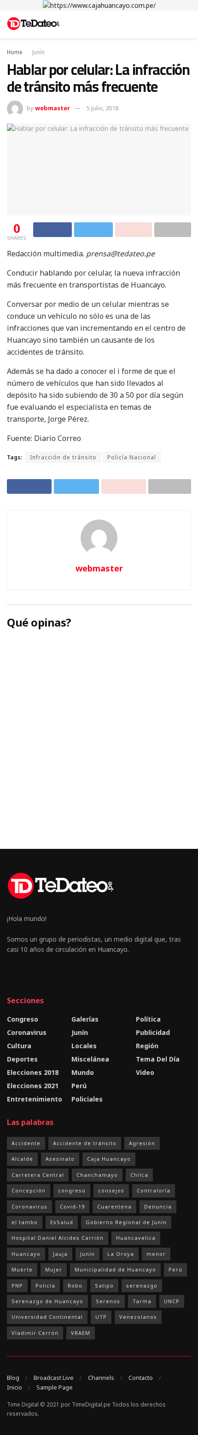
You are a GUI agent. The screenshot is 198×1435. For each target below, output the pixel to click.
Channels (101, 1377)
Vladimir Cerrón (35, 1332)
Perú (79, 1085)
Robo (75, 1285)
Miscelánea (90, 1059)
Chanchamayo (97, 1174)
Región (147, 1045)
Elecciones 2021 (32, 1085)
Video (145, 1072)
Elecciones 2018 (32, 1072)
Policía (45, 1285)
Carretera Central (38, 1174)
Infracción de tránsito (63, 457)
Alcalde (22, 1158)
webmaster (52, 108)
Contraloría (153, 1190)
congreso (72, 1190)
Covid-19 (72, 1206)
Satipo (104, 1285)
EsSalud (61, 1222)
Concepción (29, 1190)
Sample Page (54, 1387)
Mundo (82, 1072)
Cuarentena (114, 1206)
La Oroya (120, 1253)
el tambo (25, 1222)
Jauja (60, 1253)
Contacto (140, 1377)
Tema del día (158, 1059)
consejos (111, 1190)
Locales (84, 1045)
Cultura (19, 1045)
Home (15, 52)
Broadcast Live (54, 1377)
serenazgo (141, 1285)
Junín (38, 52)
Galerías (85, 1019)
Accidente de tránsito (84, 1143)
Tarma (142, 1301)
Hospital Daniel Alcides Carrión (58, 1237)
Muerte (22, 1269)
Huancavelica (136, 1237)
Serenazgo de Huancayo (47, 1301)
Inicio (14, 1387)
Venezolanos (138, 1316)
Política (148, 1019)
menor (156, 1253)
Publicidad (153, 1032)
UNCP (172, 1301)
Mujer (53, 1269)
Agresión (142, 1143)
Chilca (139, 1174)
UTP (101, 1316)
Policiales (87, 1099)
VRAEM (80, 1332)
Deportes (22, 1059)
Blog (13, 1377)
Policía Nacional (131, 457)
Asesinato (60, 1158)
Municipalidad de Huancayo (115, 1269)
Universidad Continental (47, 1316)
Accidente (26, 1143)
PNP (17, 1285)
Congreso (22, 1019)
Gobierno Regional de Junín (126, 1222)
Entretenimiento (34, 1099)
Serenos (108, 1301)
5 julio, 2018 (102, 108)
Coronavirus (27, 1032)
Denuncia (158, 1206)
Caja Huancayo (109, 1158)
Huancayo (26, 1253)
